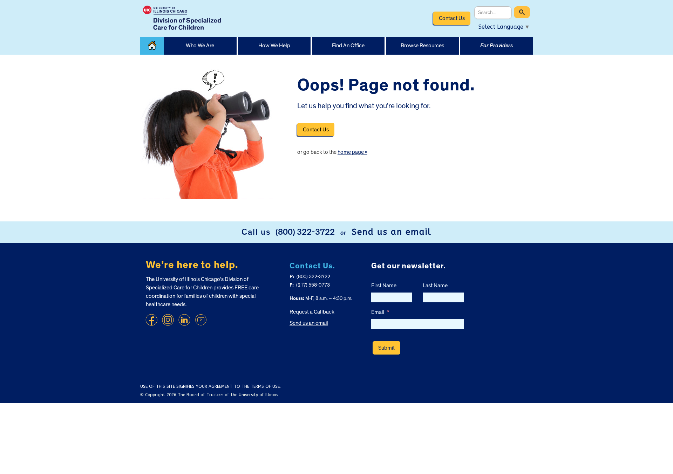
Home (152, 46)
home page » (352, 152)
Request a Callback (312, 312)
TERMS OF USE (265, 386)
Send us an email (391, 232)
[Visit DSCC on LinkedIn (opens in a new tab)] (184, 319)
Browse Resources (422, 45)
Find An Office (348, 45)
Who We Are (200, 45)
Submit (386, 348)
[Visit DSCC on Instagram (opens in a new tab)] (168, 319)
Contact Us (452, 18)
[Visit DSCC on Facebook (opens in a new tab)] (151, 319)
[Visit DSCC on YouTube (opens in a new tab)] (200, 319)
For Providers (496, 45)
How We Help (274, 45)
